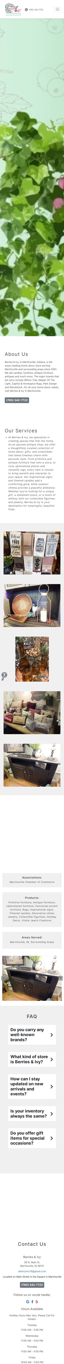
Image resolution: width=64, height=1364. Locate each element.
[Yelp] (37, 1301)
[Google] (27, 1301)
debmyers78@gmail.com (32, 1271)
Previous (3, 978)
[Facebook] (32, 1301)
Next (60, 978)
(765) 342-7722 (35, 10)
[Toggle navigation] (57, 9)
